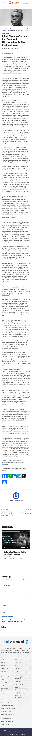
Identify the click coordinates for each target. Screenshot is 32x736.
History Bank (5, 33)
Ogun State (19, 87)
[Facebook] (13, 656)
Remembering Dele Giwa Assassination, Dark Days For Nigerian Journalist (13, 462)
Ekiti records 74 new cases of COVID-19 (25, 512)
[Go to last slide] (4, 547)
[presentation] (16, 539)
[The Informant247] (14, 3)
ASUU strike (5, 295)
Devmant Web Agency (19, 731)
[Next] (27, 547)
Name (4, 605)
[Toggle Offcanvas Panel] (4, 3)
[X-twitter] (16, 656)
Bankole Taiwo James (8, 48)
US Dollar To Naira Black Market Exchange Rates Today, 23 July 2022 (8, 513)
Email (4, 612)
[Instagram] (18, 656)
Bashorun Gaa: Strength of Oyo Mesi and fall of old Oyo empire (15, 553)
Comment (6, 585)
